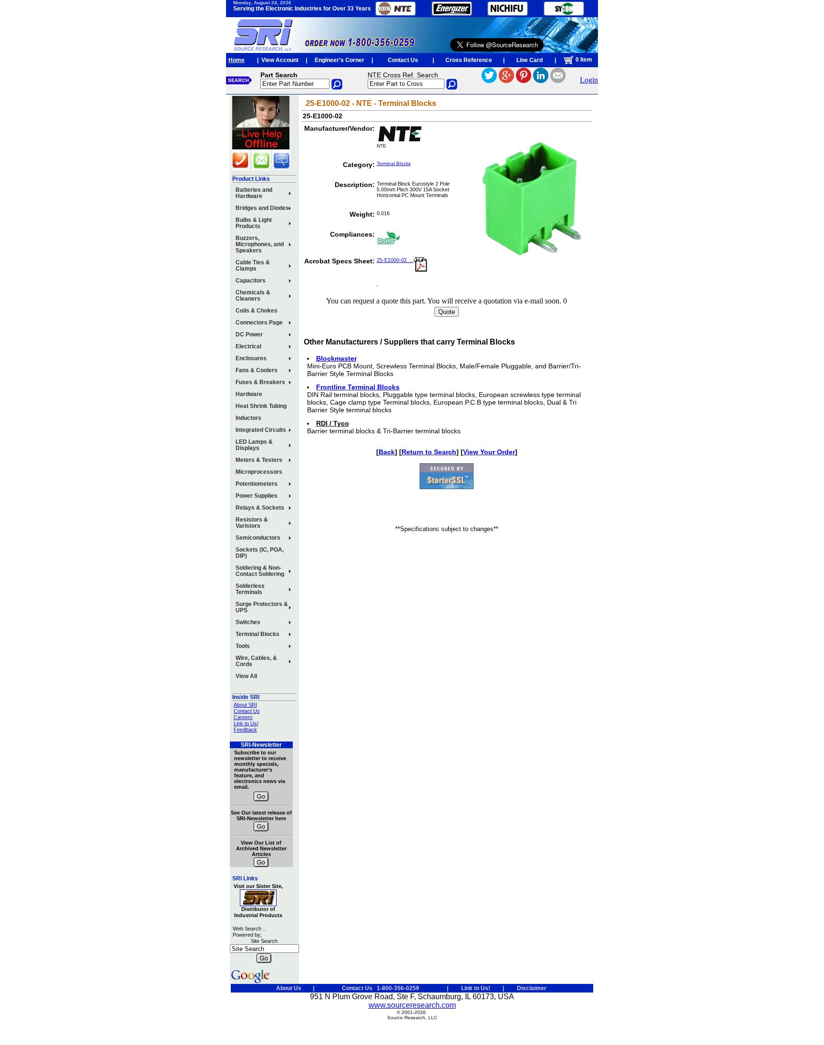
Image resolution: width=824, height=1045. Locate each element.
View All (246, 676)
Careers (243, 717)
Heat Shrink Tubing (261, 406)
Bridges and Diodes (262, 208)
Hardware (249, 394)
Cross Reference (468, 60)
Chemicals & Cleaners (253, 295)
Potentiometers (257, 484)
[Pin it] (523, 80)
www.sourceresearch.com (412, 1005)
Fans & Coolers (257, 370)
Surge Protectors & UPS (262, 607)
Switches (248, 622)
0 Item (583, 59)
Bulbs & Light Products (254, 223)
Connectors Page (259, 322)
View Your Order (489, 452)
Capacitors (251, 280)
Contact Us (403, 60)
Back (387, 452)
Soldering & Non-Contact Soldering (260, 570)
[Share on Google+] (506, 80)
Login (589, 80)
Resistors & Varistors (252, 522)
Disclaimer (531, 988)
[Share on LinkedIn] (540, 80)
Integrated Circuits (261, 430)
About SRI (245, 705)
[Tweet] (489, 80)
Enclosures (251, 358)
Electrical (248, 346)
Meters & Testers (259, 460)
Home (236, 60)
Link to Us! (246, 723)
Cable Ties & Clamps (253, 265)
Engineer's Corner (339, 60)
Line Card (529, 60)
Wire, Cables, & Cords (256, 661)
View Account (280, 60)
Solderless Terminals (250, 589)
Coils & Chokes (257, 310)
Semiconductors (258, 537)
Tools (243, 646)
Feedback (245, 729)
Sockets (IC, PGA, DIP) (260, 552)
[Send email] (558, 80)
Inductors (248, 418)
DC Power (249, 334)
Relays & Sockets (260, 507)
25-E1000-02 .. (395, 260)
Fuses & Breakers (260, 382)
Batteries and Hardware (254, 193)
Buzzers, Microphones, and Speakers (260, 244)
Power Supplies (257, 495)
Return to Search (429, 452)
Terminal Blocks (257, 634)
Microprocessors (259, 472)
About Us (288, 988)
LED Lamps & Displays (254, 445)
